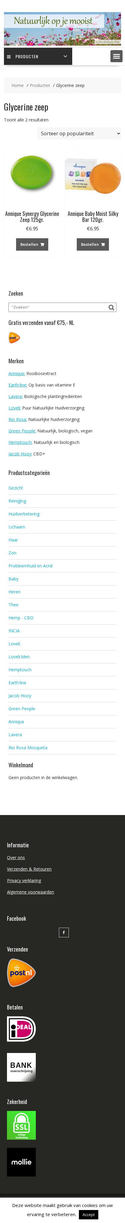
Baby (13, 579)
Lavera (15, 734)
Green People (21, 708)
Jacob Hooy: (20, 454)
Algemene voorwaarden (30, 892)
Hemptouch (20, 669)
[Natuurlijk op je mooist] (62, 44)
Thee (13, 605)
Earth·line (17, 682)
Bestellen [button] (29, 244)
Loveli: (14, 408)
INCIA (14, 631)
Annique (16, 721)
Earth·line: (17, 385)
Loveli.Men (19, 657)
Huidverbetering (23, 514)
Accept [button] (89, 1214)
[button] (116, 56)
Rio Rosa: (17, 419)
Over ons (16, 857)
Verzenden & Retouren (29, 869)
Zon (12, 553)
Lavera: (15, 396)
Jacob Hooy (19, 695)
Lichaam (16, 527)
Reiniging (17, 501)
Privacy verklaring (24, 880)
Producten (26, 56)
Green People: (22, 431)
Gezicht (15, 488)
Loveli (14, 644)
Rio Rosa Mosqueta (27, 747)
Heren (14, 592)
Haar (13, 540)
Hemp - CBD (20, 618)
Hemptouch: (20, 442)
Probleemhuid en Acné (30, 566)
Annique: (16, 373)
